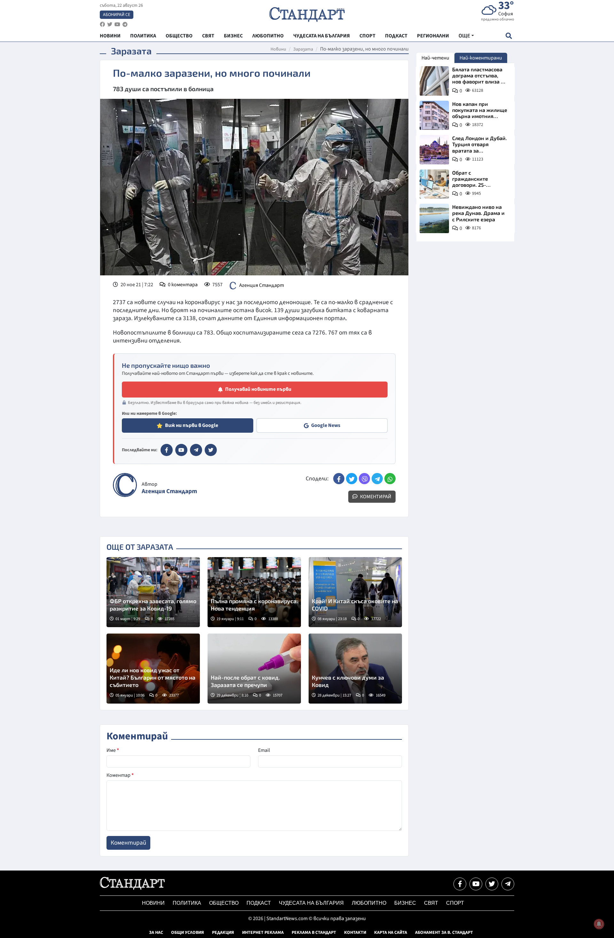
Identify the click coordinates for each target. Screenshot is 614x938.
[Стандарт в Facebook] (167, 450)
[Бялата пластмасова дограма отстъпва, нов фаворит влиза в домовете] (434, 81)
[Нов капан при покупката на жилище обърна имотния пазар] (434, 115)
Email (264, 750)
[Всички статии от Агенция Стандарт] (125, 485)
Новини (278, 49)
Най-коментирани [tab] (481, 57)
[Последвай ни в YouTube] (475, 884)
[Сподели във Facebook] (338, 478)
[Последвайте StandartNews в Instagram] (109, 24)
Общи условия (187, 932)
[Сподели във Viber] (364, 478)
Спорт (455, 903)
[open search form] (508, 36)
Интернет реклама (263, 932)
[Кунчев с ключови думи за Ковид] (355, 669)
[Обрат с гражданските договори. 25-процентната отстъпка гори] (434, 184)
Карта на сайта (390, 932)
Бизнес (405, 903)
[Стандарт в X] (211, 450)
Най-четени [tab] (435, 57)
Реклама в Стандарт (314, 932)
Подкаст (259, 903)
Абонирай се (116, 15)
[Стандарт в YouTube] (181, 450)
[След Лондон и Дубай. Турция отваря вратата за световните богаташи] (434, 149)
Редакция (223, 932)
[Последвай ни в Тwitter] (491, 884)
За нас (156, 932)
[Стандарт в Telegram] (196, 450)
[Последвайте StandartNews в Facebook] (102, 24)
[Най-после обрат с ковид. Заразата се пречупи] (254, 669)
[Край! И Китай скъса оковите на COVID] (355, 592)
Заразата (303, 49)
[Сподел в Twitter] (351, 478)
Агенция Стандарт (261, 285)
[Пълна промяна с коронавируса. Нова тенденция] (254, 592)
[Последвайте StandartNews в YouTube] (117, 24)
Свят (431, 903)
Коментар (120, 775)
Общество (224, 903)
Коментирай (375, 496)
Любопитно (369, 903)
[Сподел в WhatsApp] (390, 478)
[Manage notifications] (599, 924)
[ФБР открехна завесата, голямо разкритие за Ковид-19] (153, 592)
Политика (187, 903)
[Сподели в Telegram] (377, 478)
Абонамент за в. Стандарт (444, 932)
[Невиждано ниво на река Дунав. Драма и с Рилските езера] (434, 218)
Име (112, 750)
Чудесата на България (311, 903)
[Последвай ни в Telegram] (507, 884)
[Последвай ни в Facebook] (459, 884)
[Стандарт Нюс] (132, 888)
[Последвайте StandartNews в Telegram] (125, 24)
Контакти (355, 932)
